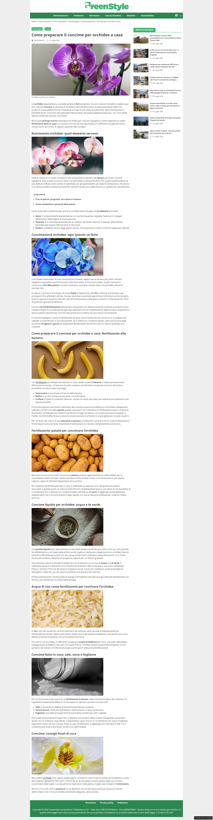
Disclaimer (91, 802)
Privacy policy (106, 802)
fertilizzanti (41, 382)
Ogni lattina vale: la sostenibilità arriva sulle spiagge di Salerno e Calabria (165, 91)
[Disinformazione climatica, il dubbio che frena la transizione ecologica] (141, 80)
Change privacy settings (203, 818)
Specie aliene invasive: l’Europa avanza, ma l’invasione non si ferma (165, 132)
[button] (180, 15)
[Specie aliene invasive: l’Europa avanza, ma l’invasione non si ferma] (141, 134)
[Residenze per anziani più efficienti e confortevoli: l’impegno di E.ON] (141, 67)
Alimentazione (60, 15)
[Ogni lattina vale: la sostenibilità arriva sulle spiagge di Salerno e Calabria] (141, 93)
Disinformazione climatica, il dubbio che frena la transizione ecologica (164, 78)
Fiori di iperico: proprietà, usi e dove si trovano (58, 199)
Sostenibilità (147, 15)
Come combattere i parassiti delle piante (55, 204)
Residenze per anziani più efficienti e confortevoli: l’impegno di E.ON (164, 65)
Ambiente (78, 15)
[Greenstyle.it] (106, 6)
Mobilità (131, 15)
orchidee (47, 778)
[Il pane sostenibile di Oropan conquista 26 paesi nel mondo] (141, 121)
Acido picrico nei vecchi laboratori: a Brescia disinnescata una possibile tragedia (164, 52)
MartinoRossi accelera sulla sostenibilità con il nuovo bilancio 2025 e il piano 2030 (165, 37)
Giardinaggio (37, 29)
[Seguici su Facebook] (176, 15)
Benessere (94, 15)
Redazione (122, 802)
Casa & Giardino (113, 15)
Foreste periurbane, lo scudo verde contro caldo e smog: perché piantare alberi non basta (165, 105)
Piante (47, 29)
